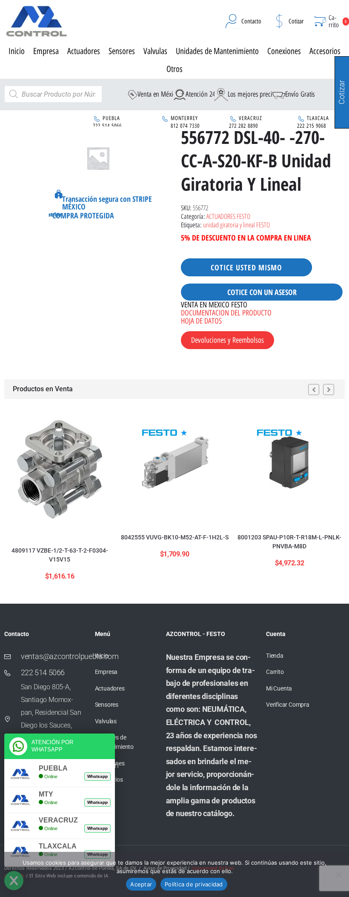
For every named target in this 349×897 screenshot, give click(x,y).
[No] (338, 874)
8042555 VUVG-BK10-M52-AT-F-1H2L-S (175, 537)
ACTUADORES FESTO (228, 216)
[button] (313, 389)
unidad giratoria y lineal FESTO (236, 224)
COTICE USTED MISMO (246, 267)
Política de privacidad (194, 884)
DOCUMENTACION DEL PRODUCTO (226, 313)
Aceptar (141, 884)
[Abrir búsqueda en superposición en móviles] (53, 94)
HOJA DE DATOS (201, 321)
